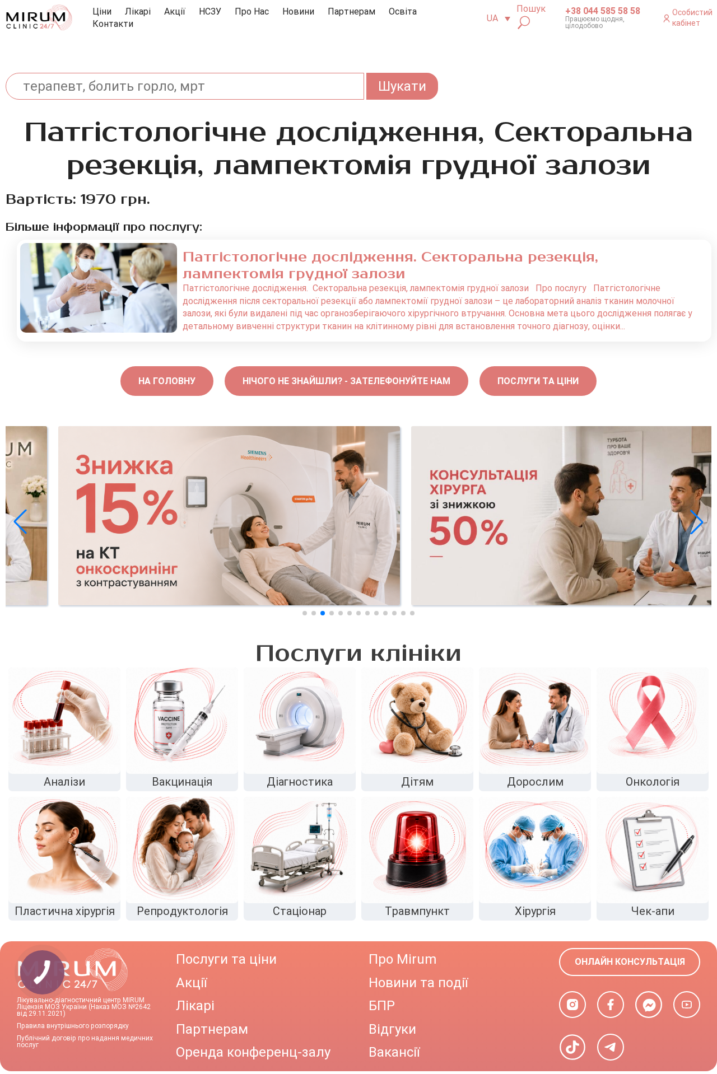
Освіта (403, 11)
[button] (697, 522)
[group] (182, 515)
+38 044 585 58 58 (602, 11)
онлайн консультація (630, 961)
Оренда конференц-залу (253, 1052)
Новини (298, 11)
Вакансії (394, 1052)
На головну (166, 381)
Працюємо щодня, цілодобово (595, 22)
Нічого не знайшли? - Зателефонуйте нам (346, 381)
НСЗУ (210, 11)
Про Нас (252, 11)
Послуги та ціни (538, 381)
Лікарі (138, 11)
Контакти (112, 23)
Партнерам (351, 11)
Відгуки (392, 1029)
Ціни (101, 11)
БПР (382, 1006)
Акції (174, 11)
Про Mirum (402, 959)
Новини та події (418, 983)
